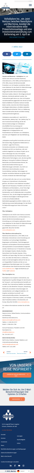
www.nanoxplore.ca (23, 302)
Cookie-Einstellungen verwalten (10, 462)
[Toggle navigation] (30, 5)
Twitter (4, 271)
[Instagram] (23, 466)
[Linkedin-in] (11, 466)
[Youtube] (19, 466)
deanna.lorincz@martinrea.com (11, 320)
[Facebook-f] (15, 466)
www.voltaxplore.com (8, 230)
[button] (6, 54)
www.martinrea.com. (8, 269)
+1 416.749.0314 (7, 430)
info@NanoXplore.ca (8, 332)
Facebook (12, 271)
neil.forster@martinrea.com (10, 344)
